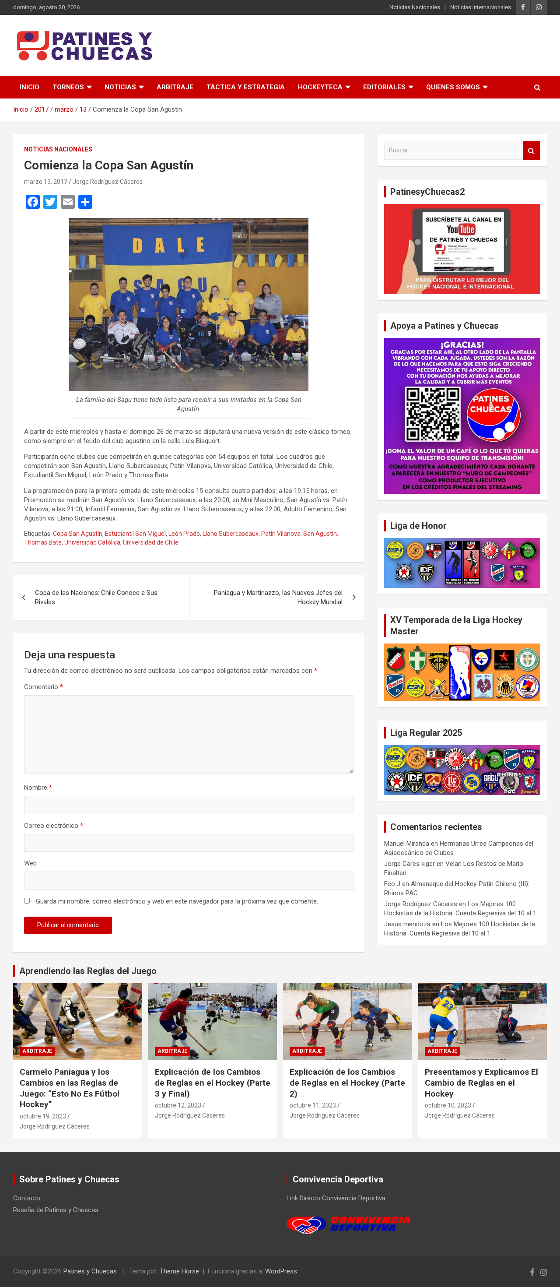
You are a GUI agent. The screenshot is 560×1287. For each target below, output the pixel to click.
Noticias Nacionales (414, 7)
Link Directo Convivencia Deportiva (336, 1198)
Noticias (120, 87)
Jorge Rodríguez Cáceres (108, 181)
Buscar (531, 150)
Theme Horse (179, 1271)
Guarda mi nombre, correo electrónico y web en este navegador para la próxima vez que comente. (177, 901)
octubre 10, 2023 (448, 1105)
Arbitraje (175, 87)
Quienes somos (453, 87)
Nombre (38, 787)
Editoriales (384, 87)
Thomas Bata (43, 542)
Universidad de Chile (150, 542)
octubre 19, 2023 (43, 1116)
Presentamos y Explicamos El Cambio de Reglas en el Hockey (481, 1082)
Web (30, 863)
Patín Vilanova (281, 533)
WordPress (281, 1271)
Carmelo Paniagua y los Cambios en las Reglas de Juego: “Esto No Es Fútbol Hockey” (69, 1088)
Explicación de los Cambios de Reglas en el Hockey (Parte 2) (347, 1082)
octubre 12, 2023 (178, 1105)
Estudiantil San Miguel (135, 533)
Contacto (26, 1198)
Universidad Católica (92, 542)
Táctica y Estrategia (245, 87)
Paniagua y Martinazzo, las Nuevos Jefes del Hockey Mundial (278, 597)
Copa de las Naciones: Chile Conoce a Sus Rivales (96, 597)
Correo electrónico (53, 826)
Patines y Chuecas (90, 1271)
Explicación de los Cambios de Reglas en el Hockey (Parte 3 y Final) (212, 1082)
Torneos (68, 87)
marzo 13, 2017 (45, 181)
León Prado (184, 533)
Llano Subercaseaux (231, 533)
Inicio (29, 87)
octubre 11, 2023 (313, 1105)
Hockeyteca (320, 87)
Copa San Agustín (77, 533)
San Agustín (320, 533)
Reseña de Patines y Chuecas (55, 1210)
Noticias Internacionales (480, 7)
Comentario (43, 687)
